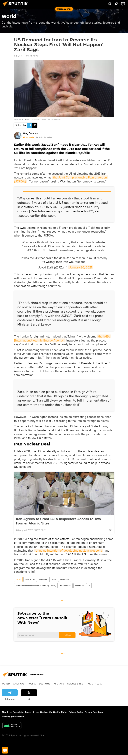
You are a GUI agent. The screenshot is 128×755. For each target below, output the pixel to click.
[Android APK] (11, 726)
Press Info (18, 712)
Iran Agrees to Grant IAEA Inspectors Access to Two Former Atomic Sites (58, 521)
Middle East (30, 579)
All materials (28, 137)
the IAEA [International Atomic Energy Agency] (62, 338)
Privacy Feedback (94, 712)
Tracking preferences (13, 716)
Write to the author (44, 137)
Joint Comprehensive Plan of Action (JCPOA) (36, 585)
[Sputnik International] (16, 6)
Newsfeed (43, 579)
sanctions (79, 585)
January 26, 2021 (80, 267)
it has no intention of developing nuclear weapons (68, 550)
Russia (32, 683)
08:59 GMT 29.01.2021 (26, 56)
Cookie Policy (60, 712)
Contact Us (46, 712)
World (18, 579)
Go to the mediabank (51, 119)
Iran (54, 579)
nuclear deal (65, 585)
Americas (18, 683)
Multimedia (95, 683)
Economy (44, 683)
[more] (110, 529)
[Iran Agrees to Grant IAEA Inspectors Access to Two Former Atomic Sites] (64, 493)
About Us (7, 712)
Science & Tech (75, 683)
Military (59, 683)
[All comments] (5, 750)
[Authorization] (109, 3)
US (89, 585)
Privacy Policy (76, 712)
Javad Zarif (65, 579)
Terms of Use (32, 712)
